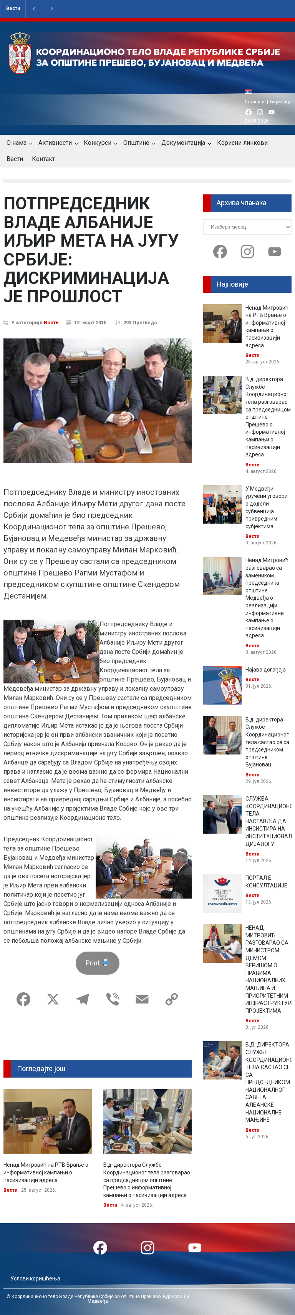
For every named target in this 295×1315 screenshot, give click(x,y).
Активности (55, 142)
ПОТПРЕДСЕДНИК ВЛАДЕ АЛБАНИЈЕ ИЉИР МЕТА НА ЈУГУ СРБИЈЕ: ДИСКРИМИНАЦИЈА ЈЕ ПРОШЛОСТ (91, 250)
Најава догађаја (265, 670)
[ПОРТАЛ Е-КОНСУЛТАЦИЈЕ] (222, 893)
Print (93, 963)
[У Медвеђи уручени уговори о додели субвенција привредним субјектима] (222, 504)
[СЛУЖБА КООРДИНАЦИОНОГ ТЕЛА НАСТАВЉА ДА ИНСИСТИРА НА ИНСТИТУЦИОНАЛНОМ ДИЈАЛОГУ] (222, 814)
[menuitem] (250, 91)
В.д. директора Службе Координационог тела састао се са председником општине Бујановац (267, 742)
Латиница (255, 101)
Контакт (43, 159)
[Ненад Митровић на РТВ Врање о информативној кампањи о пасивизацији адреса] (47, 1121)
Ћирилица (280, 101)
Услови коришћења (35, 1278)
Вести (13, 8)
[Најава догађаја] (222, 685)
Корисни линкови (242, 142)
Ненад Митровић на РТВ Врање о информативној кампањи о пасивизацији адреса (45, 1172)
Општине (136, 142)
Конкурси (97, 142)
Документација (183, 142)
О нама (17, 142)
